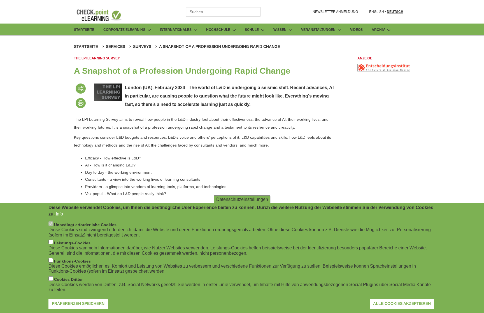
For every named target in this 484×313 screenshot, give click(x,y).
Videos (356, 30)
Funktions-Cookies (72, 261)
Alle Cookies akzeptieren (402, 303)
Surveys (142, 46)
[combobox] (223, 12)
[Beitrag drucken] (81, 103)
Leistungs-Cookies (72, 242)
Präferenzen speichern (78, 303)
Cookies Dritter (68, 279)
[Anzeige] (383, 70)
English (376, 12)
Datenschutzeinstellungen (242, 199)
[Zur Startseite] (103, 15)
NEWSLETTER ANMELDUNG (335, 12)
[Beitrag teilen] (81, 89)
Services (115, 46)
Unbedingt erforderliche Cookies (85, 224)
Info (59, 213)
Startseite (84, 30)
